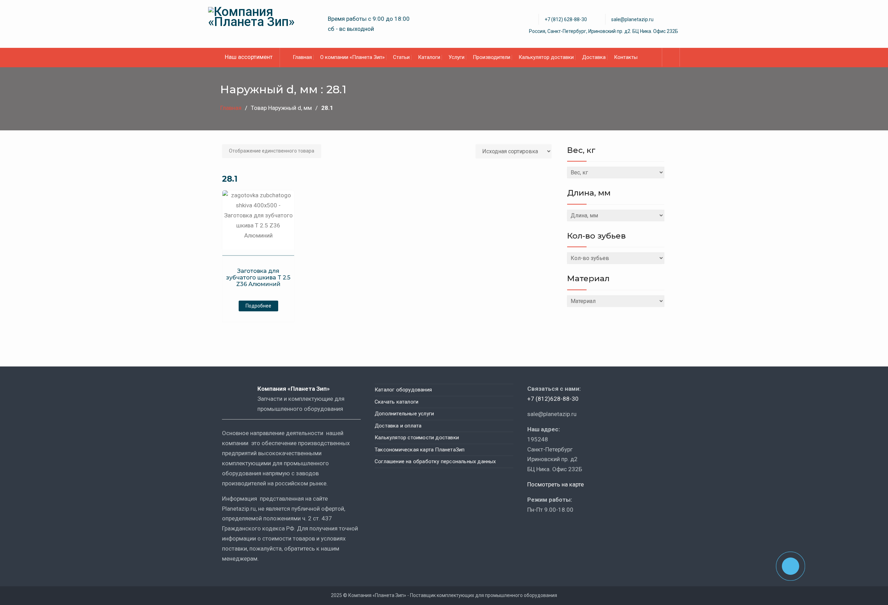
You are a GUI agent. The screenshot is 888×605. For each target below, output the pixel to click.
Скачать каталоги (396, 402)
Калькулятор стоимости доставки (417, 437)
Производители (491, 57)
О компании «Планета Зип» (352, 57)
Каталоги (429, 57)
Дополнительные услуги (404, 413)
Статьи (401, 57)
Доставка (594, 57)
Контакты (626, 57)
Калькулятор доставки (546, 57)
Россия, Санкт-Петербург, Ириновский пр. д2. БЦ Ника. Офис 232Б (603, 31)
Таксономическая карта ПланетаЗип (419, 450)
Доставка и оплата (398, 426)
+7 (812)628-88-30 (553, 398)
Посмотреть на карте (555, 484)
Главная (302, 57)
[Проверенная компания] (546, 529)
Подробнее (258, 306)
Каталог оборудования (403, 390)
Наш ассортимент (249, 56)
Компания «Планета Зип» (298, 388)
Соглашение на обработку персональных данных (435, 461)
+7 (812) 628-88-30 (566, 19)
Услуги (456, 57)
